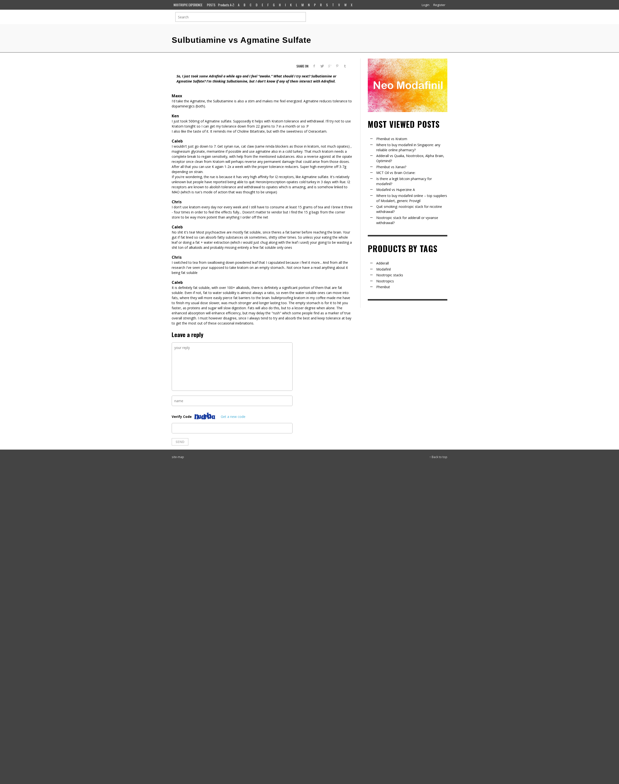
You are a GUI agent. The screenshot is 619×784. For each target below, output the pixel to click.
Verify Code (182, 416)
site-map (178, 457)
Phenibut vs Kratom (391, 138)
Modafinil (383, 269)
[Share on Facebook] (314, 65)
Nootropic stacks (389, 275)
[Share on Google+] (329, 65)
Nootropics (385, 281)
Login (425, 5)
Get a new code (233, 416)
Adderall (382, 263)
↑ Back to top (438, 457)
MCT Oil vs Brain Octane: (395, 172)
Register (439, 5)
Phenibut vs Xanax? (391, 167)
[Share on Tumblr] (345, 65)
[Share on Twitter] (322, 65)
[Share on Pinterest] (337, 65)
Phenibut (383, 287)
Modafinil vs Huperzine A (395, 189)
